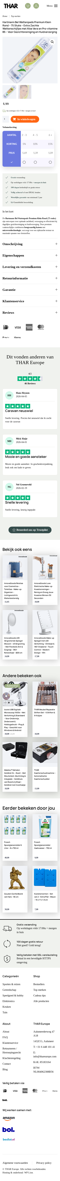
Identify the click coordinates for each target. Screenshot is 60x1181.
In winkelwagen (26, 119)
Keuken (6, 1006)
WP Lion (28, 1172)
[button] (28, 6)
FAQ (5, 1037)
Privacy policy (44, 1162)
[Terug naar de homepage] (10, 5)
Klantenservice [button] (13, 301)
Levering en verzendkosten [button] (21, 267)
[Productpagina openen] (15, 567)
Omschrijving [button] (12, 244)
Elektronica (8, 1001)
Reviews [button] (8, 312)
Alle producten (41, 1001)
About (5, 1031)
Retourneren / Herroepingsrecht (11, 1050)
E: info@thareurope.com (44, 1054)
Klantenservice (10, 1042)
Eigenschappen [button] (13, 255)
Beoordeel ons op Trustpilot (32, 529)
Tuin (4, 1012)
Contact (6, 1063)
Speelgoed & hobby (13, 995)
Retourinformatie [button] (15, 278)
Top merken (39, 989)
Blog (5, 1069)
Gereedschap (9, 989)
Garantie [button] (9, 289)
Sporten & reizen (11, 984)
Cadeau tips (39, 995)
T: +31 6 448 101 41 (44, 1046)
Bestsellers (38, 984)
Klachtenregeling (11, 1058)
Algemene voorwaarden (15, 1162)
